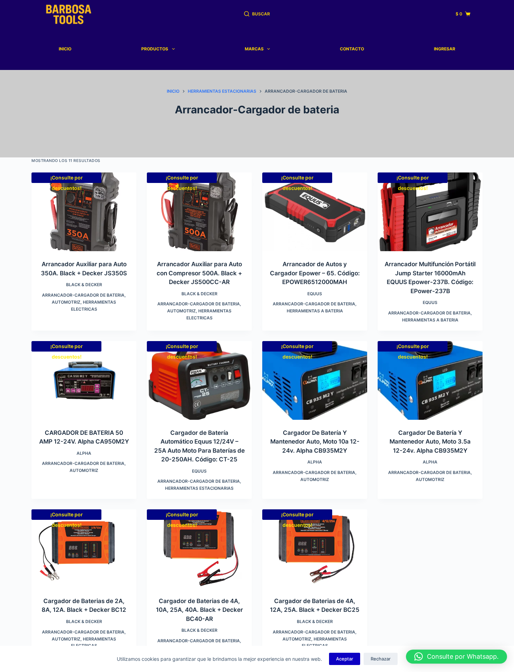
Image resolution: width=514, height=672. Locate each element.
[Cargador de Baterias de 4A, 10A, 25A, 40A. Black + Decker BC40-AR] (199, 548)
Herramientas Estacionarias (199, 488)
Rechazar (381, 659)
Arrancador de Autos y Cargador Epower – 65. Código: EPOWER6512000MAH (315, 273)
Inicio (65, 48)
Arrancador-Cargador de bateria (83, 295)
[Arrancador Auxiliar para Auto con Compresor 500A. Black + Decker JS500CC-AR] (199, 211)
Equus (314, 293)
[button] (456, 657)
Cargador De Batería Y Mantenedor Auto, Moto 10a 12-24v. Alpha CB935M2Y (314, 441)
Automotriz (66, 302)
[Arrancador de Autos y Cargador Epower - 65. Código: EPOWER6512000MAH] (314, 211)
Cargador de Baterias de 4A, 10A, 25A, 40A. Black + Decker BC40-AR (199, 609)
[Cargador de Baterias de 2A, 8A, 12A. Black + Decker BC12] (83, 548)
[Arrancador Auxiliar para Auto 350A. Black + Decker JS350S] (83, 211)
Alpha (84, 453)
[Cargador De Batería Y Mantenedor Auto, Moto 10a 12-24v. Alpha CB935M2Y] (314, 380)
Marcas (254, 48)
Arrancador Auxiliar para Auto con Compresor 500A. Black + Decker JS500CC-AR (199, 273)
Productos (154, 48)
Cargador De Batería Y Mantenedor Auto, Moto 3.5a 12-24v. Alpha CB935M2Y (430, 441)
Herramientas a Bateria (315, 310)
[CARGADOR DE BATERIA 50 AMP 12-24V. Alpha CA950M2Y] (83, 380)
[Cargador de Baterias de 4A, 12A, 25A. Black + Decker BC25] (314, 548)
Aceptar (344, 659)
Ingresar (444, 48)
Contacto (352, 48)
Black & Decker (84, 284)
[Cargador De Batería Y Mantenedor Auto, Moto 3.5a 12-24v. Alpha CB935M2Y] (430, 380)
